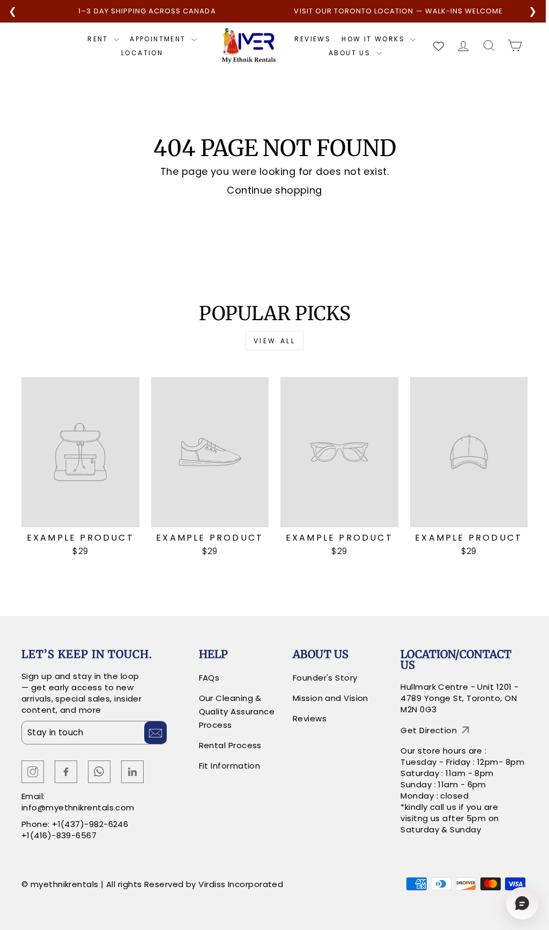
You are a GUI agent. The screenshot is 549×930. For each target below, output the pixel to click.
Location (142, 53)
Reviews (312, 39)
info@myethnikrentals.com (78, 807)
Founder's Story (325, 677)
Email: (33, 796)
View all (275, 340)
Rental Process (230, 745)
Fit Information (230, 765)
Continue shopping (274, 190)
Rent (99, 39)
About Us (351, 53)
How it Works (374, 39)
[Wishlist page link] (438, 46)
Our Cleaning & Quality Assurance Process (237, 711)
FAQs (209, 677)
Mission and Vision (330, 698)
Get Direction (428, 730)
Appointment (159, 39)
